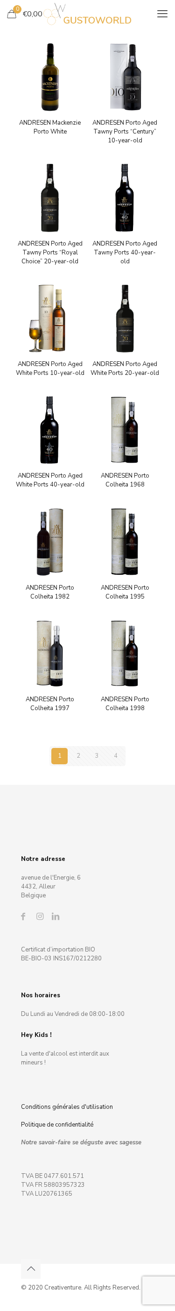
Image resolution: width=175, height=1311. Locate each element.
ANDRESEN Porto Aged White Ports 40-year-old (50, 480)
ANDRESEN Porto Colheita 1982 (50, 592)
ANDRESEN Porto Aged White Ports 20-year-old (125, 368)
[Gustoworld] (87, 14)
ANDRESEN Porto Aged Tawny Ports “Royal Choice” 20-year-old (50, 253)
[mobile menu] (162, 14)
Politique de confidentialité (57, 1125)
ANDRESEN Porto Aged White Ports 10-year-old (50, 368)
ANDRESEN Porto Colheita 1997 (50, 703)
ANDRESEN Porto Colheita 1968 (125, 480)
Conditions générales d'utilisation (67, 1107)
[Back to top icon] (31, 1269)
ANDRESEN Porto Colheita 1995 (125, 592)
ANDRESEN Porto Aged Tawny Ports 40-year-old (124, 253)
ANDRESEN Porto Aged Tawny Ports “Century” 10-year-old (124, 132)
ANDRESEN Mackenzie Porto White (50, 127)
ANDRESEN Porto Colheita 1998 (125, 703)
